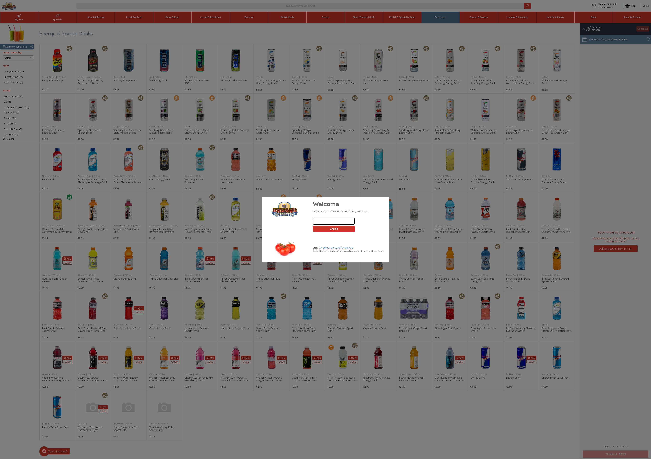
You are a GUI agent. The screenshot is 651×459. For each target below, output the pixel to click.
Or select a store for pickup (336, 247)
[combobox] (334, 221)
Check (334, 229)
